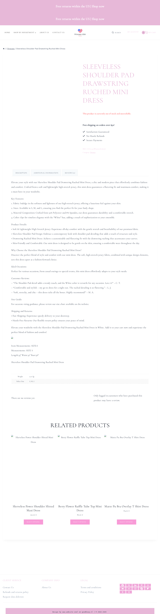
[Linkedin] (135, 585)
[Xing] (129, 588)
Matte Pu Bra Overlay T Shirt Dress (126, 506)
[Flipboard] (148, 588)
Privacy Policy (87, 592)
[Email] (123, 588)
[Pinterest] (142, 585)
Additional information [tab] (46, 173)
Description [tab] (21, 173)
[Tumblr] (123, 592)
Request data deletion (13, 596)
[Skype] (142, 588)
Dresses (92, 152)
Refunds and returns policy (16, 592)
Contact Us (58, 32)
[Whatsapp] (148, 585)
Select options (33, 522)
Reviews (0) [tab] (70, 173)
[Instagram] (135, 588)
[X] (129, 585)
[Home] (4, 49)
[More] (129, 592)
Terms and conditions (91, 587)
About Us (44, 32)
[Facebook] (123, 585)
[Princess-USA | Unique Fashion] (80, 32)
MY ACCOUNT (133, 32)
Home (7, 32)
